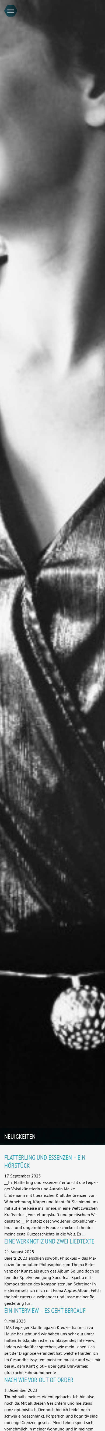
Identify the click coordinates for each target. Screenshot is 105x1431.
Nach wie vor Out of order (39, 1380)
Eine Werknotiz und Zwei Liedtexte (49, 1241)
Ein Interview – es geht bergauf (45, 1310)
